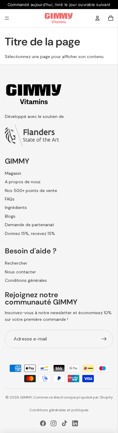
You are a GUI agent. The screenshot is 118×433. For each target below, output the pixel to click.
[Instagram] (53, 423)
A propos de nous (23, 181)
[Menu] (7, 18)
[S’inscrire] (104, 339)
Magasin (13, 173)
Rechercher (16, 263)
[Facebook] (43, 423)
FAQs (10, 199)
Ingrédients (16, 207)
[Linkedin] (75, 423)
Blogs (10, 216)
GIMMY (26, 397)
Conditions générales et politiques (59, 410)
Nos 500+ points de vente (31, 190)
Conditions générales (26, 280)
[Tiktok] (64, 423)
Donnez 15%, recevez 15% (30, 233)
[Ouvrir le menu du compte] (97, 18)
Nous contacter (20, 272)
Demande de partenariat (29, 224)
